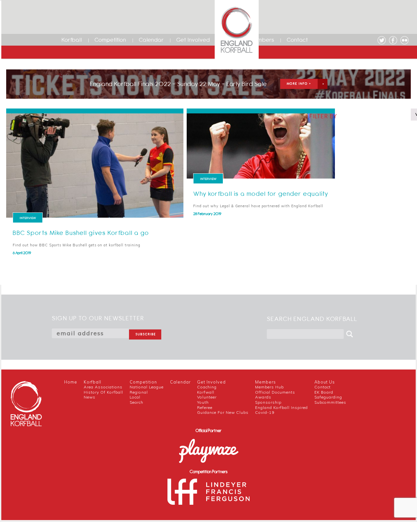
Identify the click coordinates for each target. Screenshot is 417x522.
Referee (204, 407)
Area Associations (103, 386)
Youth (203, 402)
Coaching (207, 386)
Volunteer (207, 397)
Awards (263, 397)
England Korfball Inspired (281, 407)
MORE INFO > (299, 83)
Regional (139, 392)
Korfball (72, 39)
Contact (297, 39)
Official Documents (275, 392)
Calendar (151, 39)
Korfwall (205, 392)
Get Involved (193, 39)
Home (70, 381)
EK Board (323, 392)
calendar (180, 381)
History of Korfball (103, 392)
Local (135, 397)
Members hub (269, 386)
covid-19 (264, 412)
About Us (324, 381)
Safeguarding (328, 397)
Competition (110, 39)
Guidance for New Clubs (223, 412)
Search (136, 402)
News (89, 397)
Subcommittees (330, 402)
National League (147, 386)
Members (261, 39)
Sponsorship (268, 402)
